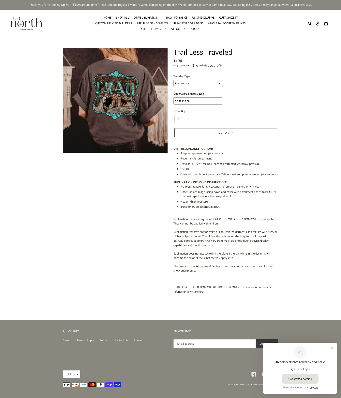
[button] (197, 65)
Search (67, 340)
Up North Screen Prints (247, 385)
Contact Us (121, 340)
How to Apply (85, 340)
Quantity (179, 111)
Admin (138, 340)
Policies (104, 340)
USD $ (71, 374)
